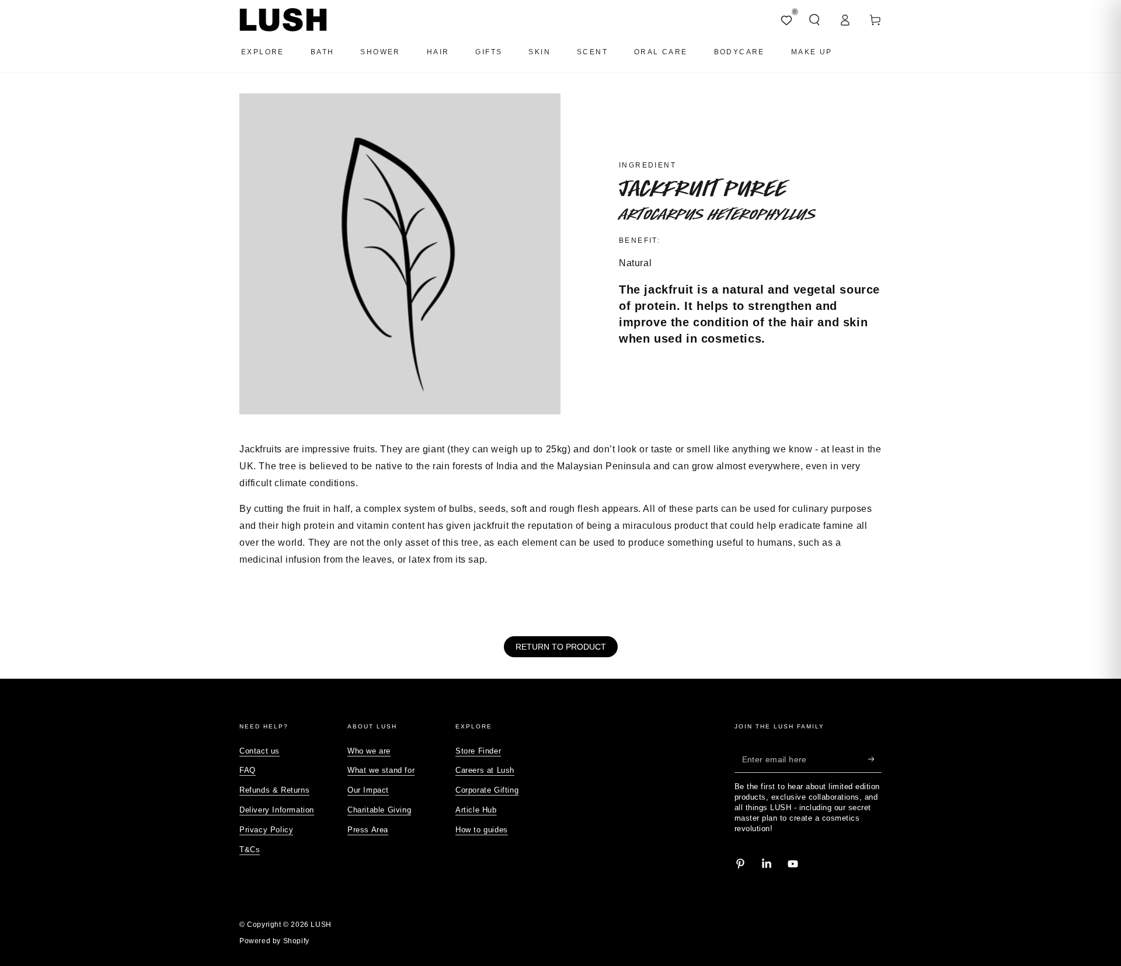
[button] (814, 20)
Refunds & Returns (274, 790)
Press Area (367, 829)
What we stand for (381, 770)
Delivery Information (276, 809)
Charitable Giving (379, 809)
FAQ (247, 770)
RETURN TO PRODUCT (561, 646)
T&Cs (249, 849)
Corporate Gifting (486, 790)
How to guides (481, 829)
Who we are (369, 751)
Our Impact (368, 790)
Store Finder (478, 751)
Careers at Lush (484, 770)
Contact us (259, 751)
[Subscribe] (875, 759)
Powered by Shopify (274, 941)
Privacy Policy (266, 829)
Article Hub (476, 809)
